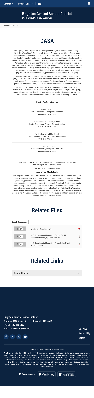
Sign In (82, 337)
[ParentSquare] (26, 374)
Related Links (21, 273)
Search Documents (19, 222)
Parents (7, 25)
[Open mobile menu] (89, 3)
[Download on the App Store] (66, 374)
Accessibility (84, 333)
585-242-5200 (18, 325)
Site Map (83, 329)
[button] (8, 3)
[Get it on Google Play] (46, 374)
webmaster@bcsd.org (20, 328)
